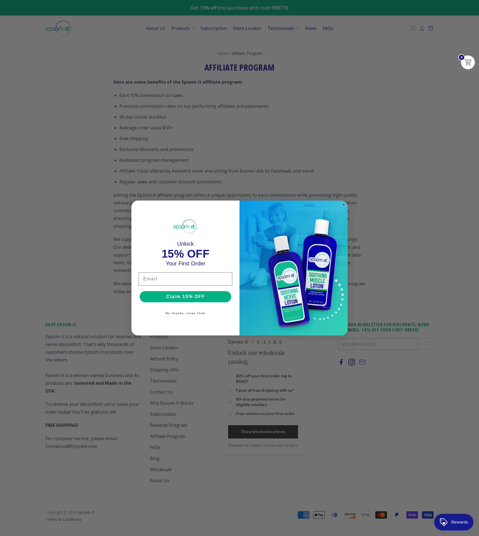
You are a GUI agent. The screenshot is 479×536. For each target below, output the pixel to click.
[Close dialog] (343, 204)
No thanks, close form (185, 313)
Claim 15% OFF (185, 296)
